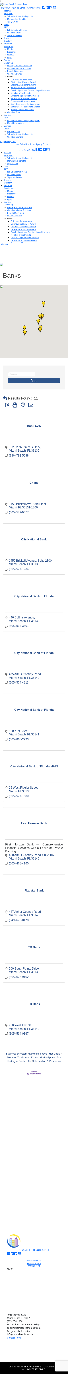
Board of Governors (15, 71)
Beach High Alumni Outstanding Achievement (31, 90)
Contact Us (47, 144)
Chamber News (35, 1300)
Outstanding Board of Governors (25, 95)
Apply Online (12, 21)
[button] (43, 304)
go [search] (35, 380)
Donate (10, 54)
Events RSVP (35, 1278)
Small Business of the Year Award (25, 104)
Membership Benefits (16, 19)
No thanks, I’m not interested (34, 1213)
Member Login (13, 131)
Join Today (20, 144)
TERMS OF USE (34, 1266)
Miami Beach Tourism (35, 1288)
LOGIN (14, 8)
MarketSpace (47, 1057)
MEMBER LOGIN (34, 1260)
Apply (9, 57)
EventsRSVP (6, 26)
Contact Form (14, 1337)
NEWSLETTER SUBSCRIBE (34, 1250)
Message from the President (19, 65)
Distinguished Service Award (23, 82)
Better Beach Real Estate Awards (25, 106)
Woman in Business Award (22, 109)
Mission (10, 49)
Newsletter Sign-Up (33, 144)
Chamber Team (13, 112)
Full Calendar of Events (17, 30)
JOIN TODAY (5, 8)
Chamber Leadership (35, 1296)
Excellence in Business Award (24, 98)
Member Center (35, 1305)
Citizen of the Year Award (22, 79)
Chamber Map (35, 1309)
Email (13, 1169)
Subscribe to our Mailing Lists (20, 16)
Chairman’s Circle (14, 74)
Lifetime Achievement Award (23, 85)
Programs (11, 52)
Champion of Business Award (23, 101)
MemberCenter (7, 127)
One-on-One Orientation (35, 1269)
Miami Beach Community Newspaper (23, 120)
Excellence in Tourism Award (23, 87)
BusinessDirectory (8, 39)
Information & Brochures (47, 1061)
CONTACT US (22, 8)
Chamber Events (14, 32)
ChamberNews (7, 116)
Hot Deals (54, 1053)
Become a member (35, 1274)
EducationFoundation (8, 45)
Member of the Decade (21, 93)
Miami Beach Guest (15, 123)
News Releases (38, 1053)
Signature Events (14, 35)
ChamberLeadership (8, 61)
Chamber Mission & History (19, 68)
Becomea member (8, 12)
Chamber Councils (15, 137)
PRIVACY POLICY (34, 1263)
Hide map (4, 244)
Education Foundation (35, 1292)
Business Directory (16, 1053)
